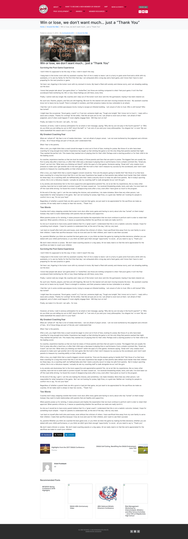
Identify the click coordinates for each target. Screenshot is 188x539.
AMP (106, 7)
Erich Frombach (60, 464)
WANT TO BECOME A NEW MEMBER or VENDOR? (82, 7)
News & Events (117, 7)
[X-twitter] (140, 11)
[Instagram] (146, 11)
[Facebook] (143, 11)
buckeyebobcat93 (68, 33)
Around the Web (83, 33)
